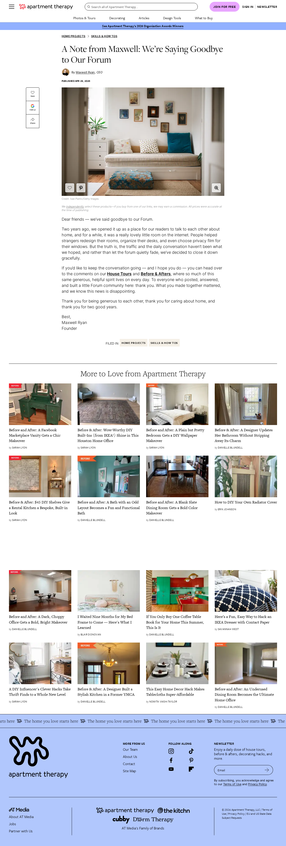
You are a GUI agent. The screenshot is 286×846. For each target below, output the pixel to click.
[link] (40, 435)
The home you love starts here (42, 721)
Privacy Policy (257, 784)
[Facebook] (171, 760)
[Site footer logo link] (63, 755)
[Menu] (11, 6)
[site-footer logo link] (19, 810)
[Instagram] (171, 751)
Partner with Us (21, 831)
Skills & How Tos (104, 36)
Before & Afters (156, 273)
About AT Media (21, 816)
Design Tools (172, 17)
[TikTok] (191, 751)
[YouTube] (171, 769)
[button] (216, 187)
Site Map (129, 771)
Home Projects (73, 36)
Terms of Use (232, 784)
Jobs (12, 824)
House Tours (119, 273)
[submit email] (267, 770)
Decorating (117, 17)
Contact (129, 763)
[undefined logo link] (46, 6)
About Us (130, 756)
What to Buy (204, 17)
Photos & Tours (84, 17)
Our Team (130, 749)
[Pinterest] (191, 760)
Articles (144, 17)
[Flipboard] (191, 769)
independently (75, 206)
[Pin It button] (80, 187)
